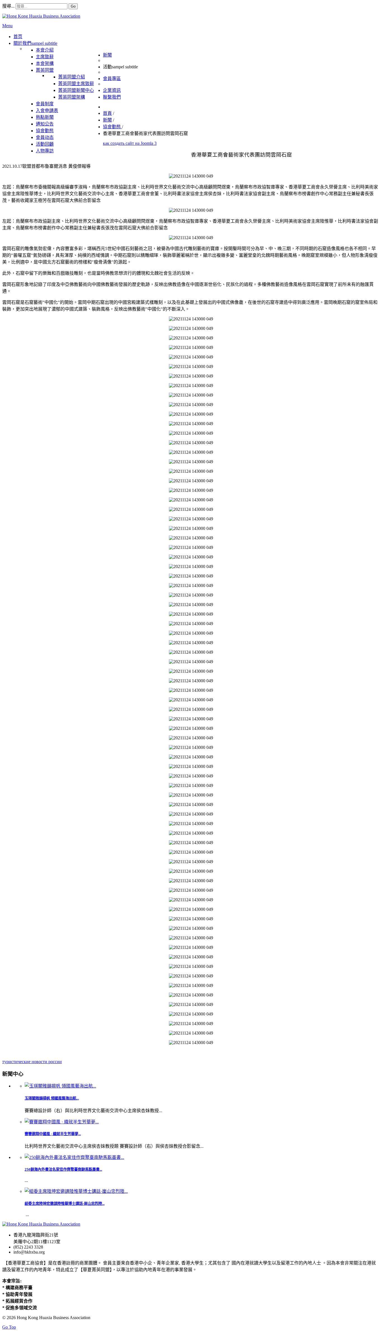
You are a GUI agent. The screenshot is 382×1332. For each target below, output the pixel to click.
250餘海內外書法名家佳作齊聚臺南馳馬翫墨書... (63, 1169)
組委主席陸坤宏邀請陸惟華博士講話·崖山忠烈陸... (65, 1203)
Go (73, 6)
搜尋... (8, 6)
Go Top (9, 1327)
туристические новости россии (32, 1061)
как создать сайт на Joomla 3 (130, 143)
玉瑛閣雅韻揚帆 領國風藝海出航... (52, 1098)
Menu (7, 25)
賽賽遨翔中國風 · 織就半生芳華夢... (53, 1134)
